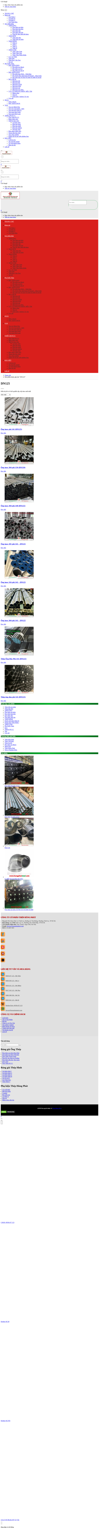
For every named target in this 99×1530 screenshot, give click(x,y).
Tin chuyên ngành (14, 141)
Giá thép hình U (7, 1073)
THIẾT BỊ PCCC (10, 115)
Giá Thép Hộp (13, 22)
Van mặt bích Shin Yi (15, 110)
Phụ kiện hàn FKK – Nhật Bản (21, 74)
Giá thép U (12, 20)
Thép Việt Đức (9, 741)
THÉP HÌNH (13, 41)
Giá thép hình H (7, 1076)
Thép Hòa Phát (9, 739)
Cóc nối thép (6, 1089)
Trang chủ (8, 375)
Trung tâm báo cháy (15, 133)
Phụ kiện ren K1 (17, 69)
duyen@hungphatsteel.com (15, 926)
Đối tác (4, 1021)
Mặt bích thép (6, 1091)
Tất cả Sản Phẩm (7, 1019)
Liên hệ (7, 147)
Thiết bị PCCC (9, 729)
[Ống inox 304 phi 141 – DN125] (19, 617)
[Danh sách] (3, 388)
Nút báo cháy (16, 129)
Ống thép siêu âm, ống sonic (11, 1060)
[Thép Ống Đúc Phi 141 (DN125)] (19, 655)
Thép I (14, 44)
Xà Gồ (11, 62)
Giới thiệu (5, 1018)
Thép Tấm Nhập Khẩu (19, 55)
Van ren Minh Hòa (14, 107)
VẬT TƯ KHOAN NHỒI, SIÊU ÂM (20, 91)
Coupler (4, 1093)
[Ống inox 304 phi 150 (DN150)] (19, 464)
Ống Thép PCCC (14, 117)
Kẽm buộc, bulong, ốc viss (20, 96)
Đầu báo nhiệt (16, 126)
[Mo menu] (1, 150)
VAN (6, 105)
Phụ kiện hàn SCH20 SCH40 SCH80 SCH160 (26, 77)
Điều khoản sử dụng (8, 1026)
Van (6, 731)
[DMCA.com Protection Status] (8, 1113)
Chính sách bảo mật (8, 1028)
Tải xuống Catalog (8, 1025)
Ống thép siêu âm (17, 32)
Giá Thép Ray (6, 1080)
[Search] (70, 207)
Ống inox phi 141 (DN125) (11, 429)
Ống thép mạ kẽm (17, 27)
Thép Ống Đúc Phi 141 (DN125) (13, 659)
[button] (1, 164)
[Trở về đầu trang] (1, 1118)
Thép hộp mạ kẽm (17, 39)
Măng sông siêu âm (8, 1100)
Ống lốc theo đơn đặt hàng (20, 34)
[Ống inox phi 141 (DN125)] (19, 425)
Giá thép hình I (6, 1071)
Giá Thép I (12, 17)
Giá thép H (12, 18)
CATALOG (12, 140)
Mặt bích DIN (16, 86)
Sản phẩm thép (9, 24)
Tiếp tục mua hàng (10, 6)
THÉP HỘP (12, 36)
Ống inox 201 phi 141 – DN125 (13, 544)
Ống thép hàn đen (17, 29)
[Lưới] (1, 388)
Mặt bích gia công (17, 89)
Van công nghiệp (14, 135)
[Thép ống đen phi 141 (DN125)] (19, 693)
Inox (6, 728)
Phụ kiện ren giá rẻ (18, 70)
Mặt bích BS (16, 83)
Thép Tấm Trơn (17, 51)
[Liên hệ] (2, 1122)
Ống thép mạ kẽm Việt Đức (10, 1055)
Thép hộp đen (16, 37)
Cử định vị (5, 1096)
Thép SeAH (8, 743)
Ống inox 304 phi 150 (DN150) (13, 467)
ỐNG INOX (12, 102)
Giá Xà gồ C (6, 1078)
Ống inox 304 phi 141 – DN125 (13, 620)
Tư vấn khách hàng (14, 143)
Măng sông (15, 93)
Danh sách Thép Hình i (12, 722)
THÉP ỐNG (12, 25)
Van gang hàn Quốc (15, 112)
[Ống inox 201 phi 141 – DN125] (19, 540)
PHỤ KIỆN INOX (14, 103)
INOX (7, 100)
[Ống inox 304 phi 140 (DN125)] (19, 502)
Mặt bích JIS (16, 81)
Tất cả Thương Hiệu (11, 750)
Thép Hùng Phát (10, 748)
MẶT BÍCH (12, 79)
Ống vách (5, 1061)
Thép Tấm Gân (17, 53)
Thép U (14, 43)
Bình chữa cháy (13, 119)
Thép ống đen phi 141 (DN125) (13, 697)
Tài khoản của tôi (7, 1030)
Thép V (14, 46)
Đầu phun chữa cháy (15, 131)
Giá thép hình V (7, 1075)
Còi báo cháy (16, 122)
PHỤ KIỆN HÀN (14, 72)
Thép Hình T (6, 1081)
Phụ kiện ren (6, 1095)
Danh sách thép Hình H (12, 721)
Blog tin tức (12, 145)
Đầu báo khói (16, 124)
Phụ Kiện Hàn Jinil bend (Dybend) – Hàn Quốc (27, 76)
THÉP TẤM (12, 50)
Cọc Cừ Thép (13, 57)
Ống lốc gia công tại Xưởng (10, 1058)
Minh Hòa (8, 746)
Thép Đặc (12, 58)
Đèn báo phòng (17, 128)
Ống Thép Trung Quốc (9, 1056)
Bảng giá (7, 15)
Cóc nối (11, 98)
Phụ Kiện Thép (9, 63)
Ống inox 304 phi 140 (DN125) (13, 506)
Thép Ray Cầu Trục (15, 60)
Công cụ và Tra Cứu (8, 1023)
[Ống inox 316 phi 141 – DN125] (19, 578)
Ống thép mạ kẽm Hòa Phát (10, 1053)
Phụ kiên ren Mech (10, 745)
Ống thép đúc (16, 31)
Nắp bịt (14, 95)
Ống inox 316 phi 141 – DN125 (13, 582)
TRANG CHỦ (9, 13)
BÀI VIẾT (8, 138)
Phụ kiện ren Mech (18, 67)
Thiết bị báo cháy (14, 121)
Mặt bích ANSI (17, 84)
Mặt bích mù (16, 88)
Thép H (14, 48)
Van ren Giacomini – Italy (16, 109)
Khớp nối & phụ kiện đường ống (19, 136)
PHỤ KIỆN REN (14, 65)
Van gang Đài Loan (14, 114)
